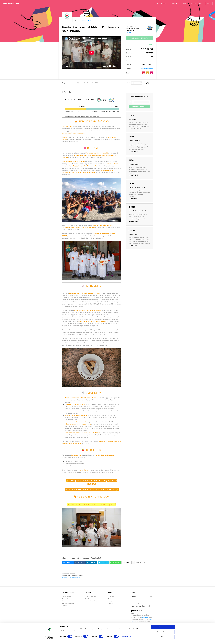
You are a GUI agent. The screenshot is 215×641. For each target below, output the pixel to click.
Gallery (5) (85, 83)
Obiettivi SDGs (96, 83)
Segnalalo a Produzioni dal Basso (71, 577)
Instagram (111, 601)
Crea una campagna (196, 3)
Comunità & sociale (147, 68)
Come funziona (175, 3)
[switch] (85, 636)
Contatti (128, 33)
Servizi (184, 3)
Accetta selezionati (162, 632)
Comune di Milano (86, 21)
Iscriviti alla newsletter (91, 601)
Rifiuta (163, 637)
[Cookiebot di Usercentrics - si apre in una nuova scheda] (49, 637)
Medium (110, 603)
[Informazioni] (152, 64)
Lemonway (145, 617)
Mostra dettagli (126, 636)
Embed (127, 562)
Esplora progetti (66, 596)
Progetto (64, 83)
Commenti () (75, 83)
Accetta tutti (162, 627)
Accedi (209, 3)
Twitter (110, 599)
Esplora (156, 3)
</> (151, 83)
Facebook (111, 596)
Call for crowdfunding (68, 603)
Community (164, 3)
